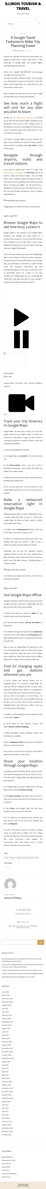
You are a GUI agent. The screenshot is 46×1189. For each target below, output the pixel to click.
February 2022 (7, 1121)
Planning (25, 857)
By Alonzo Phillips (18, 50)
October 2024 (6, 1025)
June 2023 (5, 1068)
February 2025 (7, 1015)
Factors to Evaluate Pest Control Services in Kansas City (21, 970)
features (12, 857)
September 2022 (8, 1098)
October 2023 (6, 1055)
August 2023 (6, 1062)
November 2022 (7, 1091)
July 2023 (5, 1065)
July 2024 (5, 1032)
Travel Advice (6, 1164)
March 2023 (6, 1078)
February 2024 (7, 1042)
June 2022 (5, 1108)
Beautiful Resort (7, 1157)
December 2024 (7, 1022)
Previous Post (23, 912)
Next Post (23, 925)
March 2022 (6, 1118)
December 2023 (7, 1048)
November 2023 (7, 1052)
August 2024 (6, 1028)
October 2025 (6, 1005)
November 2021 (7, 1131)
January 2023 (6, 1085)
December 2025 (7, 998)
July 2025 (5, 1008)
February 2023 (7, 1081)
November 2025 (7, 1002)
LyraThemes (25, 1186)
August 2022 (6, 1101)
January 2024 (6, 1045)
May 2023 (5, 1072)
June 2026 (5, 992)
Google (19, 857)
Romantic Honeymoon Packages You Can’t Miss (18, 977)
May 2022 (5, 1111)
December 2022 (7, 1088)
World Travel (6, 1177)
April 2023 (5, 1075)
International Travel (8, 1160)
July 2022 (5, 1105)
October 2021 (6, 1135)
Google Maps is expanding (13, 172)
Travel (32, 857)
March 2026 (6, 995)
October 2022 (6, 1095)
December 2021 (7, 1128)
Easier (7, 857)
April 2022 (5, 1115)
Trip (37, 857)
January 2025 (6, 1018)
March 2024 (6, 1038)
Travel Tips (23, 33)
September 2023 (8, 1058)
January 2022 (6, 1125)
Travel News (6, 1167)
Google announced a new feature (23, 117)
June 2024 (5, 1035)
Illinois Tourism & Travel (23, 6)
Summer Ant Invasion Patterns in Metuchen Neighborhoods (22, 973)
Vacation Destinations (9, 1174)
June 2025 (5, 1012)
